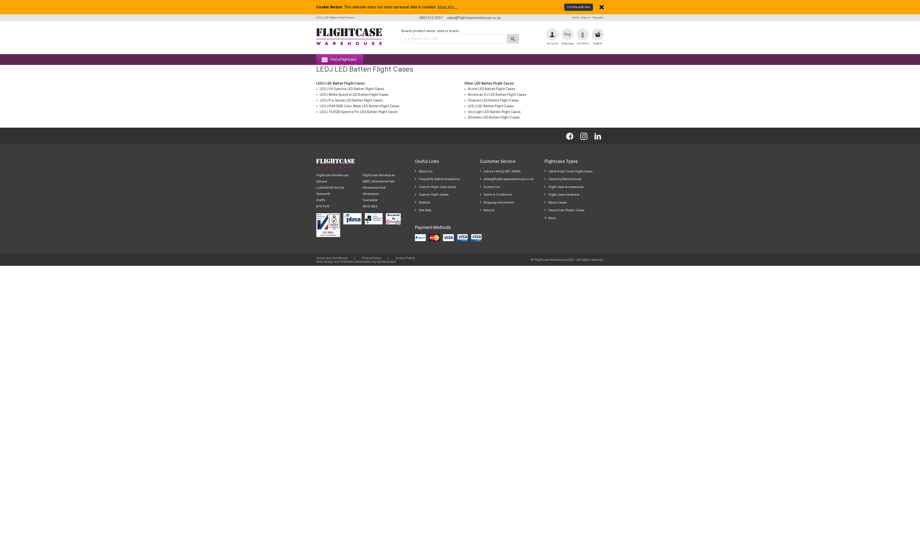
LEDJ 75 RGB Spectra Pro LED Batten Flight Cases (358, 112)
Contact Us (491, 187)
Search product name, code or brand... (431, 31)
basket (597, 43)
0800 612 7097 (431, 17)
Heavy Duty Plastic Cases (566, 210)
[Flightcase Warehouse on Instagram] (585, 136)
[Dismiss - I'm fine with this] (601, 7)
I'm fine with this (578, 7)
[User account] (552, 34)
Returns (488, 210)
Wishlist (424, 202)
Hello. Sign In (581, 17)
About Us (425, 171)
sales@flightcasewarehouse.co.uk (474, 17)
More (552, 218)
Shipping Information (498, 202)
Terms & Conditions (497, 194)
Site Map (425, 210)
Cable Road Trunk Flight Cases (570, 171)
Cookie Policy (405, 258)
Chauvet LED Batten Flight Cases (493, 100)
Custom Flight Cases (433, 194)
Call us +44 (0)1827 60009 (501, 171)
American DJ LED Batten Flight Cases (497, 95)
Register (598, 17)
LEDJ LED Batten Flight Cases (491, 106)
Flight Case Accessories (565, 187)
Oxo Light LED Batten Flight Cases (494, 112)
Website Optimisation (356, 261)
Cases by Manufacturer (565, 179)
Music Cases (557, 202)
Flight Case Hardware (563, 194)
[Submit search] (513, 38)
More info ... (447, 7)
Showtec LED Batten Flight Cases (494, 117)
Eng (567, 34)
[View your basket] (598, 34)
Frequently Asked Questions (439, 179)
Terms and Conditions (332, 258)
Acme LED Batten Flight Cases (491, 89)
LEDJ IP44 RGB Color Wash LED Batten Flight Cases (359, 106)
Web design (325, 261)
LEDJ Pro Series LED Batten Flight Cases (351, 100)
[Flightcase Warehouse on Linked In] (599, 136)
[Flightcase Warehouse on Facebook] (571, 136)
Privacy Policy (371, 258)
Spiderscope (386, 261)
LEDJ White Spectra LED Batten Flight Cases (354, 95)
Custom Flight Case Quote (437, 187)
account (552, 43)
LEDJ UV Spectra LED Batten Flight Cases (352, 89)
